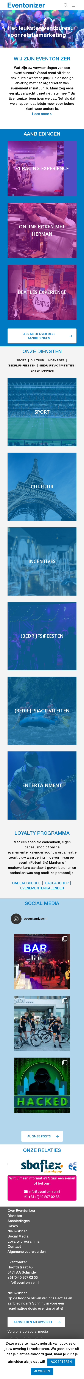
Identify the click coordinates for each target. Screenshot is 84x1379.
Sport (21, 360)
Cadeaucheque (26, 883)
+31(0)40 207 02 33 (23, 1278)
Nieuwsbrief (17, 1231)
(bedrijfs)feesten (21, 366)
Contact (14, 1247)
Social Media (18, 1237)
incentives (56, 360)
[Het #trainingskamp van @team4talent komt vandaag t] (42, 1023)
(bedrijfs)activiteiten (56, 366)
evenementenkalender (42, 888)
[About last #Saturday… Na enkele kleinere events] (42, 961)
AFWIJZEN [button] (42, 1371)
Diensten (15, 1216)
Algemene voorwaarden (27, 1252)
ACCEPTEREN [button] (61, 1362)
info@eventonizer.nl (44, 1192)
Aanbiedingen (19, 1221)
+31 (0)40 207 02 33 (43, 1197)
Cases (13, 1226)
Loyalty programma (23, 1242)
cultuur (37, 360)
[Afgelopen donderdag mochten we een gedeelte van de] (42, 1085)
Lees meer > (42, 114)
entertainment (43, 371)
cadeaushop (56, 883)
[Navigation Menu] (74, 5)
